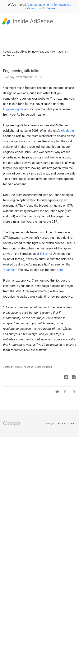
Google (50, 423)
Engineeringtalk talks (21, 70)
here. (60, 270)
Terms (72, 423)
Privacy (62, 423)
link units (46, 254)
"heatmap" (9, 270)
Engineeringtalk (13, 109)
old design (68, 130)
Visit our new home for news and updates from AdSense (47, 6)
